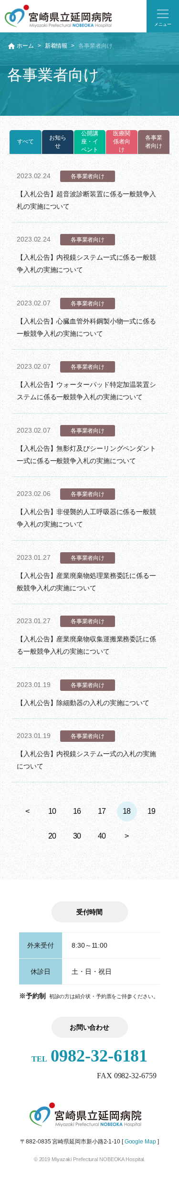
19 (151, 811)
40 (102, 836)
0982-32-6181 (90, 1055)
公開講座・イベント (89, 141)
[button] (163, 16)
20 (52, 836)
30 (77, 836)
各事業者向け (153, 141)
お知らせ (57, 141)
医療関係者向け (121, 141)
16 (77, 811)
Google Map (140, 1141)
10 (52, 811)
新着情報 (56, 45)
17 (102, 811)
